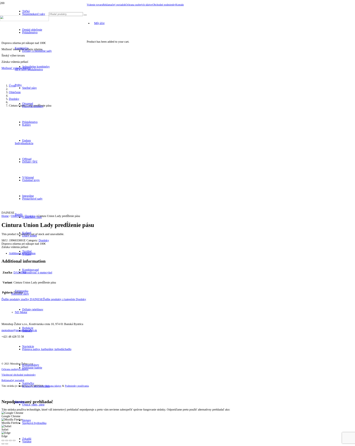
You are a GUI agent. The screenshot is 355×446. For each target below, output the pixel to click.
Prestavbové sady (32, 198)
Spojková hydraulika (34, 423)
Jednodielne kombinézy (36, 66)
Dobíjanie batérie (32, 367)
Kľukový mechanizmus (36, 386)
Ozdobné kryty (31, 180)
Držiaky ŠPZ (30, 161)
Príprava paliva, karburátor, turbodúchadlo (46, 349)
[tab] (181, 253)
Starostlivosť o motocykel (37, 272)
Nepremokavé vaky (33, 14)
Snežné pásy (29, 87)
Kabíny (26, 124)
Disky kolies (29, 235)
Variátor (26, 441)
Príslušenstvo (30, 32)
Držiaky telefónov (32, 309)
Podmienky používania (77, 386)
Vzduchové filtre (32, 217)
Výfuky (26, 254)
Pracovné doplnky (32, 106)
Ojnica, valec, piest (33, 404)
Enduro (26, 140)
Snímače (27, 330)
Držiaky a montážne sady (37, 50)
